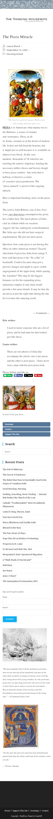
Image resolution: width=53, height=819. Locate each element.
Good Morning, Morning (14, 489)
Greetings (9, 424)
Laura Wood (13, 46)
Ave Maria (7, 570)
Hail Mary (7, 565)
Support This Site (12, 434)
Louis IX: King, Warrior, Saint (16, 512)
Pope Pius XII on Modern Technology (21, 538)
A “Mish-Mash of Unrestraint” (17, 560)
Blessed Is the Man (12, 528)
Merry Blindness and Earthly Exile (19, 522)
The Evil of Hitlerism (13, 469)
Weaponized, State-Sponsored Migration (22, 554)
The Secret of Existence (14, 475)
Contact (8, 429)
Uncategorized (15, 54)
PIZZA (6, 127)
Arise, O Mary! (9, 576)
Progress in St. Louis (12, 544)
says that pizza (16, 214)
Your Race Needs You (12, 517)
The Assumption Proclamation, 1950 (20, 581)
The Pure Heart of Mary (14, 533)
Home (7, 811)
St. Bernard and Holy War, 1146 (17, 549)
